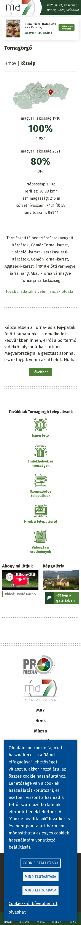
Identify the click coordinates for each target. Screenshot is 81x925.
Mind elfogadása (40, 890)
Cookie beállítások (40, 863)
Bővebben (40, 372)
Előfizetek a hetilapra (67, 27)
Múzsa (40, 731)
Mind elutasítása (40, 876)
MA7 (40, 710)
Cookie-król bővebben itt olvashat (33, 908)
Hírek (40, 720)
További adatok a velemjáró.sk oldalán (40, 291)
